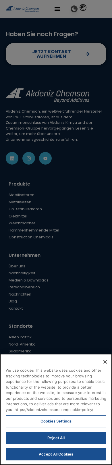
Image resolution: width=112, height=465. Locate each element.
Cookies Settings (56, 421)
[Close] (105, 362)
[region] (56, 409)
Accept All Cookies (56, 454)
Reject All (55, 437)
